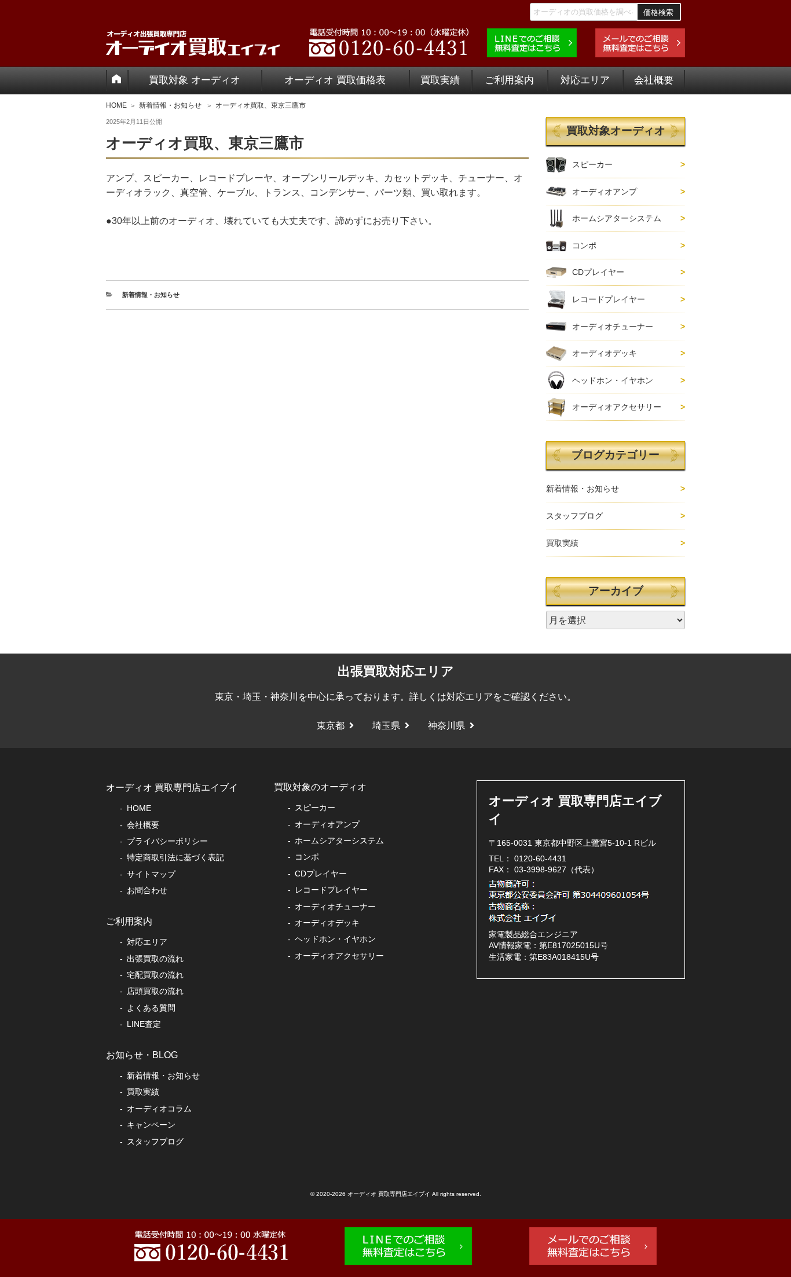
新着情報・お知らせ (170, 105)
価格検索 (658, 12)
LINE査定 (144, 1024)
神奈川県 (446, 726)
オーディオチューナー (612, 326)
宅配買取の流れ (155, 974)
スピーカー (592, 164)
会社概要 (653, 80)
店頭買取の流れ (155, 991)
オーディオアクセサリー (616, 407)
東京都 (331, 726)
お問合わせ (147, 890)
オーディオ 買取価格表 (335, 80)
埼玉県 (386, 726)
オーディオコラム (159, 1108)
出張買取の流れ (155, 958)
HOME (116, 105)
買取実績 (440, 80)
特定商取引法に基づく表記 (175, 857)
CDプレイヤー (598, 272)
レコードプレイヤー (608, 299)
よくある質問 (151, 1007)
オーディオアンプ (604, 191)
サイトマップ (151, 874)
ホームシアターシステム (616, 218)
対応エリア (585, 80)
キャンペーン (151, 1124)
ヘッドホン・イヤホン (612, 380)
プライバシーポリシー (167, 841)
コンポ (584, 245)
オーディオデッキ (604, 353)
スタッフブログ (574, 515)
